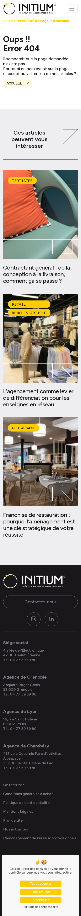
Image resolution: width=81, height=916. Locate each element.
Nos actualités (15, 829)
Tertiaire (22, 180)
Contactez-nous (40, 602)
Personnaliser (40, 900)
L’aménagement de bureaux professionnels (39, 838)
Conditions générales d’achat (28, 794)
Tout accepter (40, 884)
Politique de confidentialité (26, 802)
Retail (19, 304)
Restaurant (23, 427)
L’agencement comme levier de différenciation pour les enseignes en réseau (38, 398)
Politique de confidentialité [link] (40, 907)
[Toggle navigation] (72, 9)
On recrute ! (13, 785)
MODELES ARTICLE (29, 312)
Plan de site (13, 820)
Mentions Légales (18, 811)
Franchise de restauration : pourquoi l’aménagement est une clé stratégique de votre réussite (39, 524)
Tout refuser (40, 892)
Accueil (9, 21)
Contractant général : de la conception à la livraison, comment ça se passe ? (36, 274)
